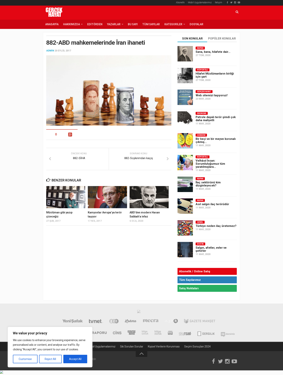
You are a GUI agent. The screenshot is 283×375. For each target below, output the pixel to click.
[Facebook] (227, 2)
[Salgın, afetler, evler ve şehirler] (185, 249)
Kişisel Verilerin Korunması (164, 346)
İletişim (218, 2)
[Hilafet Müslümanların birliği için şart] (185, 75)
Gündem (201, 135)
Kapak (200, 48)
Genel (200, 222)
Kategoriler (173, 24)
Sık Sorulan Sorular (131, 346)
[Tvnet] (96, 321)
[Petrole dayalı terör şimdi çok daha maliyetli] (185, 119)
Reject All (50, 359)
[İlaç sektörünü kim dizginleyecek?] (185, 184)
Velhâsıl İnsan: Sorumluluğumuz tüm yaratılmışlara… (210, 164)
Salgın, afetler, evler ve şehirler (211, 249)
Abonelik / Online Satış (194, 271)
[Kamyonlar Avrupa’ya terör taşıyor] (107, 197)
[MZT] (171, 321)
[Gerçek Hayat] (132, 333)
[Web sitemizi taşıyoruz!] (185, 97)
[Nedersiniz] (228, 333)
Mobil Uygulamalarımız (200, 2)
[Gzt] (114, 321)
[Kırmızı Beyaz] (170, 333)
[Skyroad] (185, 333)
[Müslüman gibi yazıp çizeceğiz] (65, 197)
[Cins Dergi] (117, 333)
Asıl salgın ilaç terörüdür (212, 204)
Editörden (94, 24)
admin (50, 50)
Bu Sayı (133, 24)
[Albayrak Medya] (138, 312)
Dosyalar (196, 24)
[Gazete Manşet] (199, 321)
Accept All (75, 359)
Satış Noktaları (189, 288)
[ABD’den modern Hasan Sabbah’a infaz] (149, 197)
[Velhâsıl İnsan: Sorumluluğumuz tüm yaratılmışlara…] (185, 162)
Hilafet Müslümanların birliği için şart (215, 75)
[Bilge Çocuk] (145, 333)
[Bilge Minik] (158, 333)
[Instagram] (235, 2)
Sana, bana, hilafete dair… (213, 52)
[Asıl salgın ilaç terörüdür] (185, 206)
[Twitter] (231, 2)
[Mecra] (151, 321)
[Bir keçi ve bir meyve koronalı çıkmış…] (185, 140)
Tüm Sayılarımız (190, 280)
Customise (25, 359)
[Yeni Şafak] (72, 321)
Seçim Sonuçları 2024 (197, 346)
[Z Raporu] (97, 333)
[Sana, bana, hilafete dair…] (185, 53)
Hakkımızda (71, 24)
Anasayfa (52, 24)
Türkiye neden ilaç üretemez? (216, 226)
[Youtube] (239, 2)
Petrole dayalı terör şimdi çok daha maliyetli (216, 118)
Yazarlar (114, 24)
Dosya (200, 244)
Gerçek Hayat (204, 92)
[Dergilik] (206, 333)
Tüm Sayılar (151, 24)
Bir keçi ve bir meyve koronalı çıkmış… (216, 140)
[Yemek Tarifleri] (130, 321)
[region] (50, 347)
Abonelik (180, 2)
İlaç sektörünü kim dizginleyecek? (208, 184)
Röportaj (202, 70)
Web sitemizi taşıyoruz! (212, 95)
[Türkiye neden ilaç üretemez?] (185, 228)
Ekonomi (201, 113)
